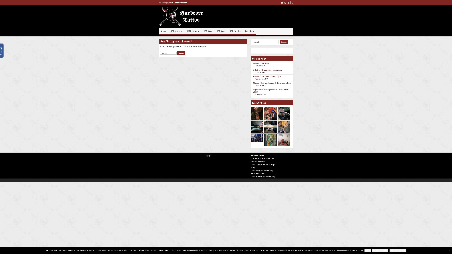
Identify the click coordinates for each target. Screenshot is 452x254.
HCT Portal (234, 31)
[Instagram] (288, 2)
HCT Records (192, 31)
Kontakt (249, 31)
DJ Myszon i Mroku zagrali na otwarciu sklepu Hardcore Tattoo (272, 83)
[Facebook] (281, 2)
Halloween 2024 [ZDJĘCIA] (261, 63)
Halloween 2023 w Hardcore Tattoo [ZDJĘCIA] (267, 76)
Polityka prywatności (398, 250)
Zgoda (367, 250)
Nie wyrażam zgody (380, 250)
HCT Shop (208, 31)
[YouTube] (284, 2)
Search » (181, 53)
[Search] (291, 2)
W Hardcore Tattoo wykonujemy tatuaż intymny (267, 70)
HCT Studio (175, 31)
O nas (163, 31)
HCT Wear (221, 31)
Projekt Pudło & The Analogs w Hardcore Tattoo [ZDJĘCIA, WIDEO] (271, 90)
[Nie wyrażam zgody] (449, 250)
